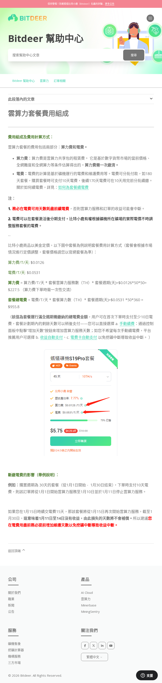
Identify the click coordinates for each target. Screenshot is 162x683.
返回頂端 (15, 551)
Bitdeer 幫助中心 (23, 81)
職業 (11, 599)
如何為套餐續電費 (73, 187)
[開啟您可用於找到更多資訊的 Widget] (147, 675)
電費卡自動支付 (83, 337)
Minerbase (88, 605)
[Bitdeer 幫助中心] (27, 20)
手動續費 (127, 323)
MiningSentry (90, 611)
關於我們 (14, 592)
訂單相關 (60, 81)
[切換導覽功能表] (150, 18)
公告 (11, 611)
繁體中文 (93, 657)
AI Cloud (87, 592)
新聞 (11, 605)
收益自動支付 (51, 337)
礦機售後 (14, 643)
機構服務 (14, 656)
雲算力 (44, 81)
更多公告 (109, 3)
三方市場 (14, 662)
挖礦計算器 (16, 650)
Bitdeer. (26, 675)
